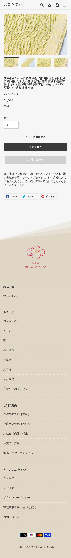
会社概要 (8, 488)
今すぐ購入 (35, 147)
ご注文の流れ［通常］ (17, 414)
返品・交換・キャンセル (18, 452)
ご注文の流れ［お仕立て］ (19, 423)
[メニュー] (65, 5)
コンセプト (10, 478)
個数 (6, 117)
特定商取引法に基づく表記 (19, 507)
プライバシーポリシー (17, 497)
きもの (7, 330)
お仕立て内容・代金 (15, 433)
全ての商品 (10, 295)
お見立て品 (10, 321)
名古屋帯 (8, 350)
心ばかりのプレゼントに (18, 388)
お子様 (7, 369)
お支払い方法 (11, 443)
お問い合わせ (35, 159)
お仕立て (8, 379)
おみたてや (13, 4)
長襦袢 (7, 359)
